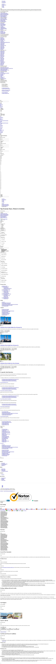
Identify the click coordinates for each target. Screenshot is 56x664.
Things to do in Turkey (5, 204)
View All (3, 444)
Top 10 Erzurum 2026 (5, 411)
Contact (3, 7)
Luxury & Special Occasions (6, 88)
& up (7, 250)
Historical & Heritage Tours (8, 288)
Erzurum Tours (2, 426)
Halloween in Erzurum (5, 310)
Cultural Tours (6, 287)
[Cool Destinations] (3, 78)
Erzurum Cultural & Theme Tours (6, 422)
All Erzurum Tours (4, 429)
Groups (3, 5)
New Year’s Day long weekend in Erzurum (8, 451)
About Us (2, 474)
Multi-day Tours (6, 291)
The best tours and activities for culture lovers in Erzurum (10, 304)
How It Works (4, 199)
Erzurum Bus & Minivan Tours (6, 421)
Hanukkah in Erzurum (5, 312)
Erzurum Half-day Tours (5, 424)
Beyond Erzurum (2, 81)
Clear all (2, 316)
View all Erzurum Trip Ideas (4, 416)
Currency (1, 502)
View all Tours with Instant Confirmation (6, 390)
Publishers (2, 478)
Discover (2, 79)
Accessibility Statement (4, 471)
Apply (1, 195)
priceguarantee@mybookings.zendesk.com (8, 567)
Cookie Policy (3, 470)
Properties (2, 479)
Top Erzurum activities (3, 80)
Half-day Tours (4, 440)
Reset (1, 194)
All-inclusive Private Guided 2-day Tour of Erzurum (9, 363)
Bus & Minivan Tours (7, 295)
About (3, 6)
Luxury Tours (4, 433)
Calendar (1, 427)
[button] (28, 376)
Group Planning (3, 464)
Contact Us (3, 465)
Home (3, 203)
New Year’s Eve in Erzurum (6, 311)
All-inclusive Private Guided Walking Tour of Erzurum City (11, 327)
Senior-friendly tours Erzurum (6, 303)
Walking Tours (6, 298)
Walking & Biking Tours (5, 93)
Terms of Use (3, 468)
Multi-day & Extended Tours (6, 90)
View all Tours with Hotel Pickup (5, 406)
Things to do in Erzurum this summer (7, 305)
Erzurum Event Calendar (5, 309)
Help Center (3, 463)
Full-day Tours (6, 296)
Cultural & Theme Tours (5, 286)
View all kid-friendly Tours (4, 382)
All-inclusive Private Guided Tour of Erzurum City (9, 345)
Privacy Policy (3, 469)
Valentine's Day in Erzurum (6, 313)
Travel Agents (3, 480)
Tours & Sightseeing (5, 92)
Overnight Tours (6, 292)
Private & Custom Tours (5, 293)
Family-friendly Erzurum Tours (6, 302)
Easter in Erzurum (4, 314)
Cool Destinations (6, 488)
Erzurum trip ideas (2, 82)
